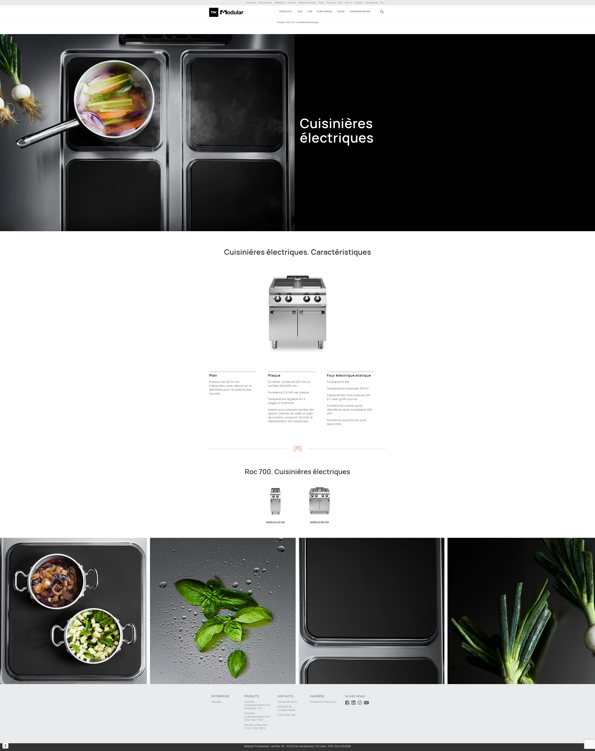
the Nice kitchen (265, 3)
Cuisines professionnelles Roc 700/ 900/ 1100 (257, 716)
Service (348, 3)
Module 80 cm (319, 522)
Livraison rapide (359, 12)
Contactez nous (287, 702)
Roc (300, 12)
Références (280, 3)
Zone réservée (371, 3)
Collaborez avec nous (323, 702)
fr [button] (381, 3)
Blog (340, 3)
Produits (285, 12)
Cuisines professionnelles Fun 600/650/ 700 (257, 705)
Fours (341, 12)
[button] (381, 11)
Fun (310, 12)
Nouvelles (331, 3)
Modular (217, 702)
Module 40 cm (275, 522)
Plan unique (324, 12)
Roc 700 (290, 22)
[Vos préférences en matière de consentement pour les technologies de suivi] (5, 746)
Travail (321, 3)
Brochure (292, 3)
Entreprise (251, 3)
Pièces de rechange (307, 3)
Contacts (358, 3)
